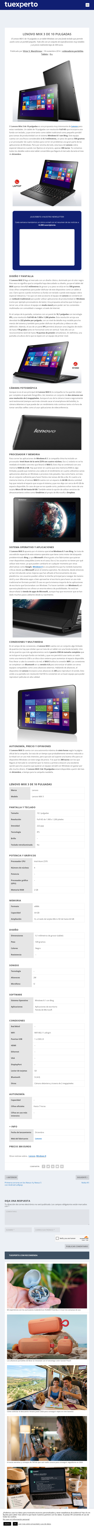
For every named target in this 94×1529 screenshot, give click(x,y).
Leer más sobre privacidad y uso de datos (34, 1524)
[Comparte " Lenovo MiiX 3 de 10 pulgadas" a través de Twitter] (48, 1166)
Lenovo (74, 126)
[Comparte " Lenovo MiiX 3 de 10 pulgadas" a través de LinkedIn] (52, 1166)
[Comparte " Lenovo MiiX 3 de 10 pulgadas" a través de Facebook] (43, 1166)
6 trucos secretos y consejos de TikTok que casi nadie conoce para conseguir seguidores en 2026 (45, 1462)
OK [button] (15, 1524)
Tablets (44, 54)
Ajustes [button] (7, 1524)
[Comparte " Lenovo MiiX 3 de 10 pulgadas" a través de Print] (62, 1166)
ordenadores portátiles (72, 51)
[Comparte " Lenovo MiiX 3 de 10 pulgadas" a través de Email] (57, 1166)
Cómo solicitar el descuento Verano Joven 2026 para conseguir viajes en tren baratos (40, 1411)
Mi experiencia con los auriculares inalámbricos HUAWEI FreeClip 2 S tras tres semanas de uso (44, 1310)
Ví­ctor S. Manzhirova (32, 51)
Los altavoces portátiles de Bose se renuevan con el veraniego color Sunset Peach (39, 1361)
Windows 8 (38, 567)
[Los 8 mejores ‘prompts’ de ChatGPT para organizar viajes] (47, 1489)
